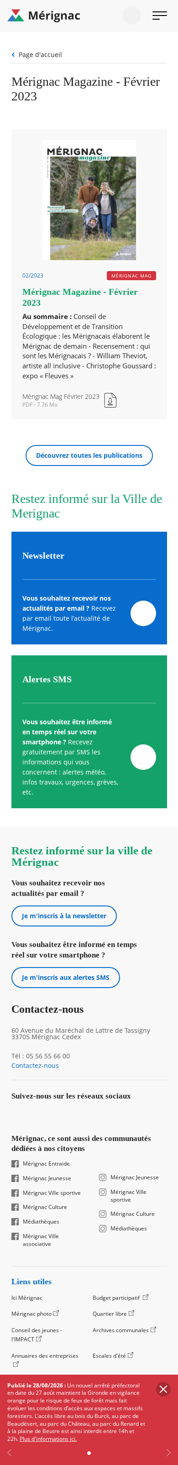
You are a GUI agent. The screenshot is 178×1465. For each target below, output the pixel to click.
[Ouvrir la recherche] (132, 15)
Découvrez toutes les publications (89, 455)
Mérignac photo (31, 1314)
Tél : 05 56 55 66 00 (40, 1056)
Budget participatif (117, 1298)
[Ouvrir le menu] (159, 15)
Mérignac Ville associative (41, 1240)
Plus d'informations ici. (48, 1439)
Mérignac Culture (45, 1207)
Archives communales (121, 1330)
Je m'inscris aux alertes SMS (66, 977)
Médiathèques (41, 1221)
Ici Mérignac (26, 1298)
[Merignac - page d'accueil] (89, 16)
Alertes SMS (47, 679)
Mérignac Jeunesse (47, 1178)
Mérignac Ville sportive (52, 1193)
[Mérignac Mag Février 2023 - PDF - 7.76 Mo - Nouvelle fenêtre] (70, 400)
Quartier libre (110, 1314)
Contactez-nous (35, 1065)
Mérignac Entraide (46, 1163)
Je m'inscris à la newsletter (64, 915)
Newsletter (43, 555)
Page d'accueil (40, 54)
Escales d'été (109, 1356)
